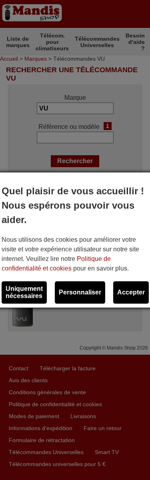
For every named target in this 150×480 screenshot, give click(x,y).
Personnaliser (80, 292)
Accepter (131, 292)
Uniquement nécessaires (24, 292)
